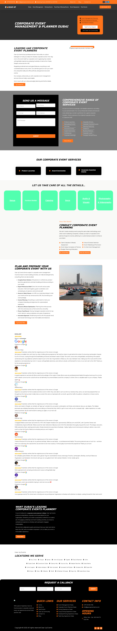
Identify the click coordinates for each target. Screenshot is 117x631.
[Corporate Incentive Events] (79, 170)
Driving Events (49, 7)
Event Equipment (74, 7)
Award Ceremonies (58, 171)
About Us (72, 2)
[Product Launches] (19, 171)
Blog (79, 2)
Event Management (38, 7)
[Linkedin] (108, 2)
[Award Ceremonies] (50, 171)
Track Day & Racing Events (61, 7)
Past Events (84, 7)
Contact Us (87, 2)
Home (29, 7)
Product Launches (28, 171)
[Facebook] (106, 2)
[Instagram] (104, 2)
